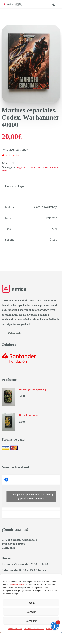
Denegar (31, 611)
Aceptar (31, 602)
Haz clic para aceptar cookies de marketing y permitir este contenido (31, 496)
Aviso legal (50, 628)
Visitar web (14, 333)
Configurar (31, 620)
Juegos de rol (22, 167)
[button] (55, 626)
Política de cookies (15, 628)
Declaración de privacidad (34, 628)
